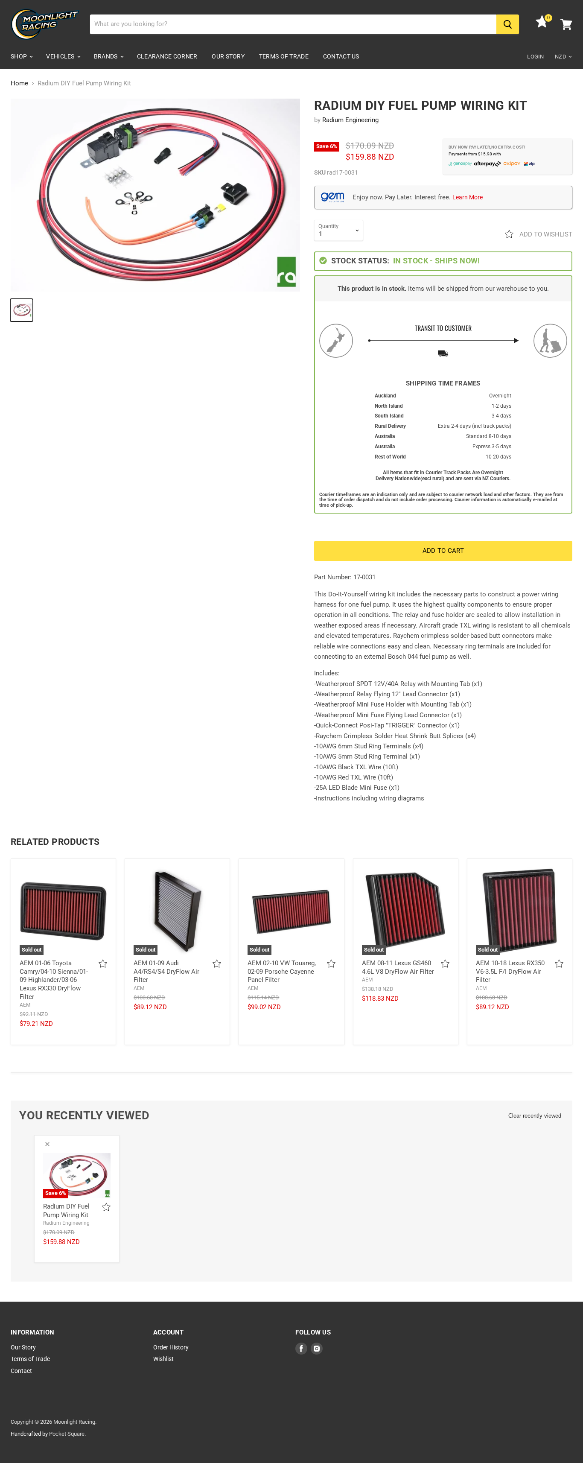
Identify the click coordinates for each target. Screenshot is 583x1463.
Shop (19, 56)
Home (19, 83)
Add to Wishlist (545, 234)
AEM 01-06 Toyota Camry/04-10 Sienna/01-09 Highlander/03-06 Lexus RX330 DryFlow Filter (54, 980)
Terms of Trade (284, 56)
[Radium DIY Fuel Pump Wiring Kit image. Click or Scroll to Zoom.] (155, 195)
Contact (21, 1370)
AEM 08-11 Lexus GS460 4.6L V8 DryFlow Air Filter (398, 967)
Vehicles (61, 56)
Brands (106, 56)
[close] (47, 1144)
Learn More (467, 197)
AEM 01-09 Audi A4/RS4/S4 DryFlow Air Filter (166, 971)
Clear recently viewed (534, 1116)
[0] (542, 25)
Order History (171, 1347)
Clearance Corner (167, 56)
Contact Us (341, 56)
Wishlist (163, 1358)
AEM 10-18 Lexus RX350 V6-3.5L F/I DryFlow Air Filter (510, 971)
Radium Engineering (350, 120)
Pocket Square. (67, 1434)
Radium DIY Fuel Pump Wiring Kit (66, 1211)
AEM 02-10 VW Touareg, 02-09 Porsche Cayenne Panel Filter (282, 971)
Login (535, 56)
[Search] (507, 24)
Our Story (228, 56)
